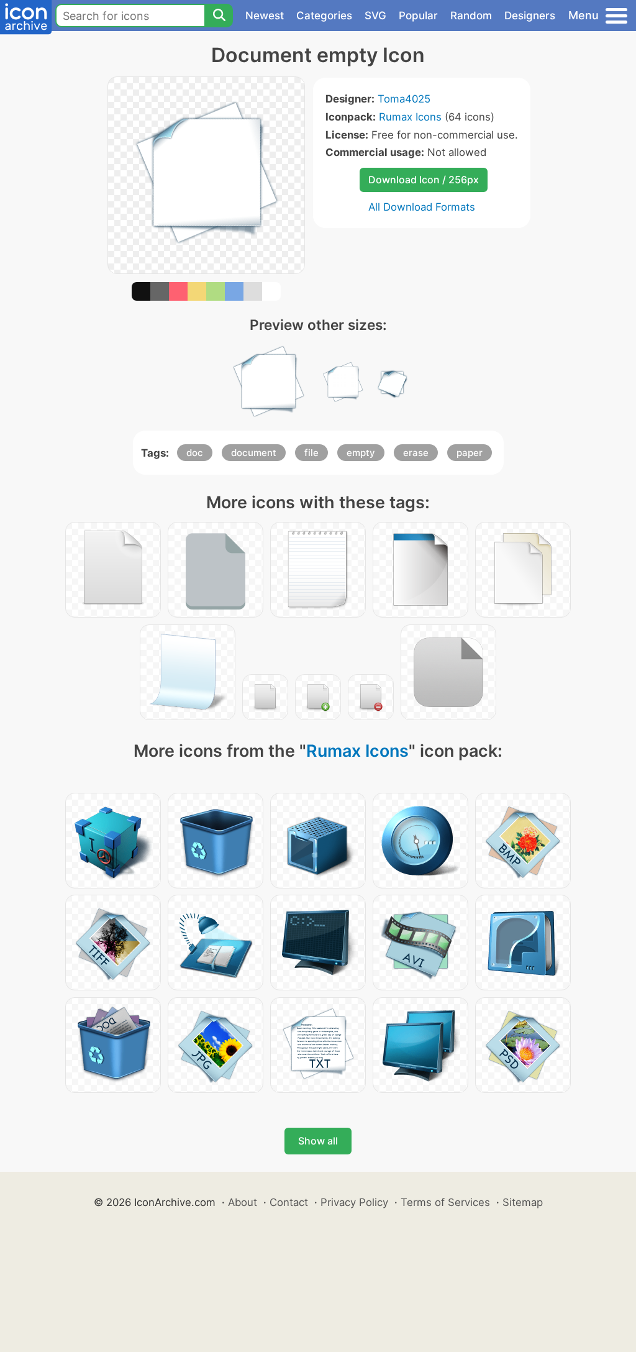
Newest (264, 15)
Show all (318, 1141)
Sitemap (522, 1202)
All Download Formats (421, 207)
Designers (529, 15)
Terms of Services (445, 1202)
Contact (289, 1202)
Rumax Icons (410, 117)
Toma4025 (404, 99)
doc (194, 453)
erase (416, 453)
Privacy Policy (354, 1202)
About (242, 1202)
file (311, 453)
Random (471, 15)
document (253, 453)
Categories (324, 15)
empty (361, 453)
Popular (418, 15)
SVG (375, 15)
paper (470, 453)
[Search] (218, 15)
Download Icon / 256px (423, 179)
